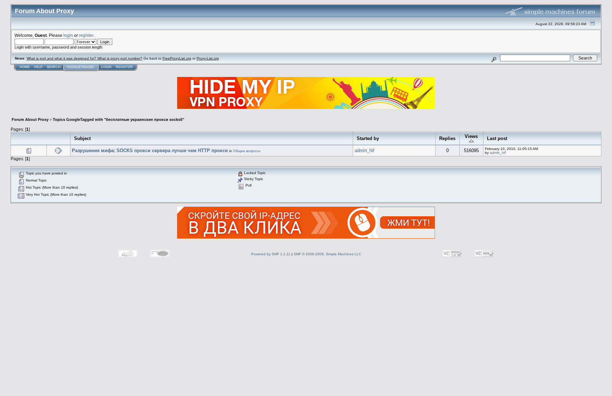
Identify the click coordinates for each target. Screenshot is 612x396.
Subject (82, 138)
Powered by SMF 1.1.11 (270, 254)
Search (54, 67)
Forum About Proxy (30, 119)
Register (124, 67)
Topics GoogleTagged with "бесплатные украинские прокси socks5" (118, 119)
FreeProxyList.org (177, 58)
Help (38, 67)
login (68, 35)
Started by (368, 138)
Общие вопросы (246, 151)
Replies (447, 138)
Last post (497, 138)
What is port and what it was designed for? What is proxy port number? (84, 58)
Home (25, 67)
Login (106, 67)
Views (471, 136)
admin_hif (364, 150)
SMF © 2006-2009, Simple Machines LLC (327, 254)
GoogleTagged (80, 67)
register (86, 35)
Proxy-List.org (208, 58)
